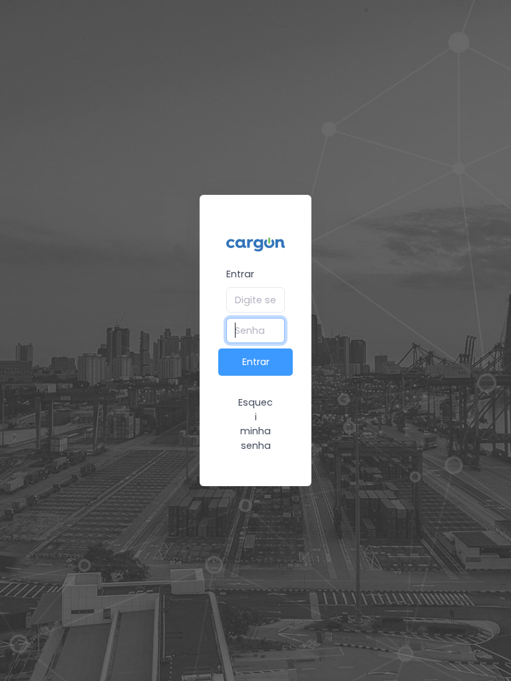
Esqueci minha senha (255, 424)
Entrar (240, 274)
